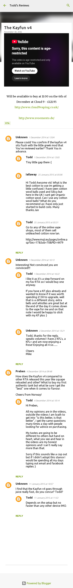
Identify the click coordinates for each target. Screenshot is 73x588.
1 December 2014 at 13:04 (41, 137)
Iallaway (31, 174)
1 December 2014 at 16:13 (41, 260)
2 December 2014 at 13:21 (52, 331)
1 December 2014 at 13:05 (46, 157)
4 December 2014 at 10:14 (46, 400)
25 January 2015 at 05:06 (50, 174)
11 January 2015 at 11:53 (46, 498)
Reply (19, 252)
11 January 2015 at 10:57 (41, 484)
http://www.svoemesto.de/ (36, 118)
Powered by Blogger (38, 583)
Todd (29, 157)
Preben (20, 371)
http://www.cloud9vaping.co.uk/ (37, 107)
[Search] (68, 5)
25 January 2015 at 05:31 (46, 222)
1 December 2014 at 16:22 (46, 274)
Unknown (22, 137)
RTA (7, 123)
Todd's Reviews (19, 5)
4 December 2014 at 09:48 (39, 371)
